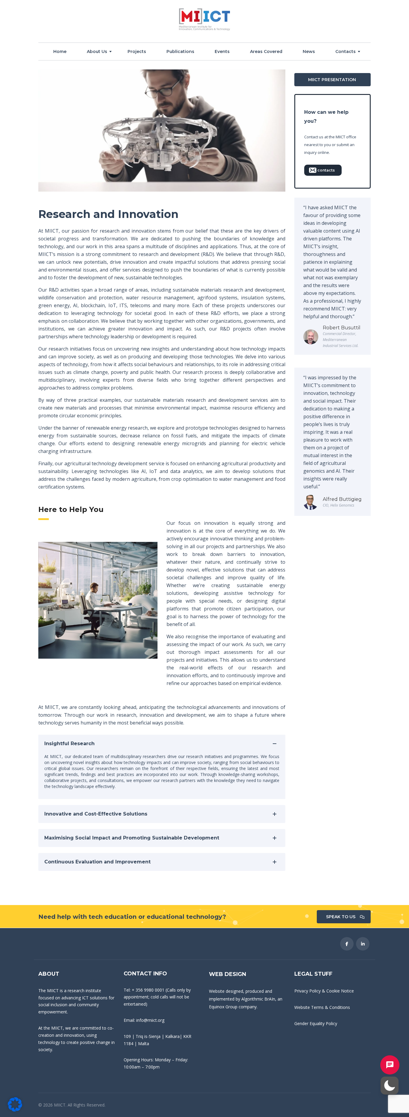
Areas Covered (266, 51)
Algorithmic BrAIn (258, 999)
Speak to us (340, 916)
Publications (180, 51)
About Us (97, 51)
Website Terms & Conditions (322, 1007)
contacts (326, 170)
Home (59, 51)
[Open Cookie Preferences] (15, 1110)
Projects (137, 51)
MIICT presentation (332, 79)
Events (222, 51)
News (309, 51)
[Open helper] (389, 1064)
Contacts (345, 51)
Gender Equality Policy (315, 1023)
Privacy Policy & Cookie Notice (324, 991)
